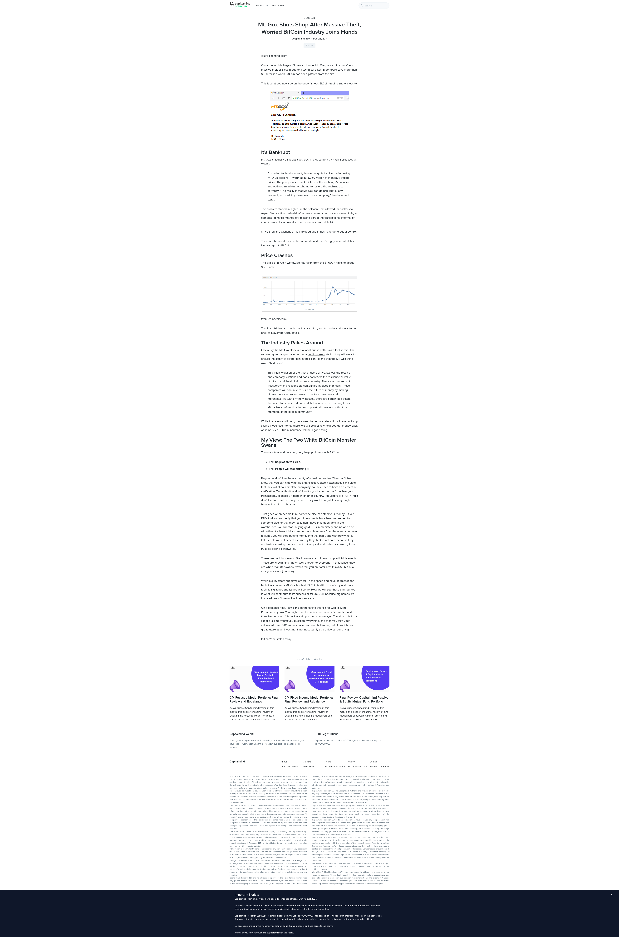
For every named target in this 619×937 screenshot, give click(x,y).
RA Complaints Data (357, 766)
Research (260, 5)
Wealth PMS (278, 5)
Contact (373, 761)
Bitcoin (309, 45)
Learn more (261, 743)
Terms (328, 761)
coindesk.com (277, 319)
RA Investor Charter (335, 766)
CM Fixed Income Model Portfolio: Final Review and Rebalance (309, 699)
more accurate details (318, 222)
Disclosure (308, 766)
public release (316, 354)
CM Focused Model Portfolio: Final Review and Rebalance (254, 699)
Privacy (351, 761)
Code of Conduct (289, 766)
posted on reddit (302, 241)
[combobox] (374, 5)
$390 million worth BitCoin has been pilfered (289, 74)
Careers (307, 761)
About (284, 761)
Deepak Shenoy (300, 38)
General (310, 18)
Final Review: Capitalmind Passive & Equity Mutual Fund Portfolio (364, 699)
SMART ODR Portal (379, 766)
